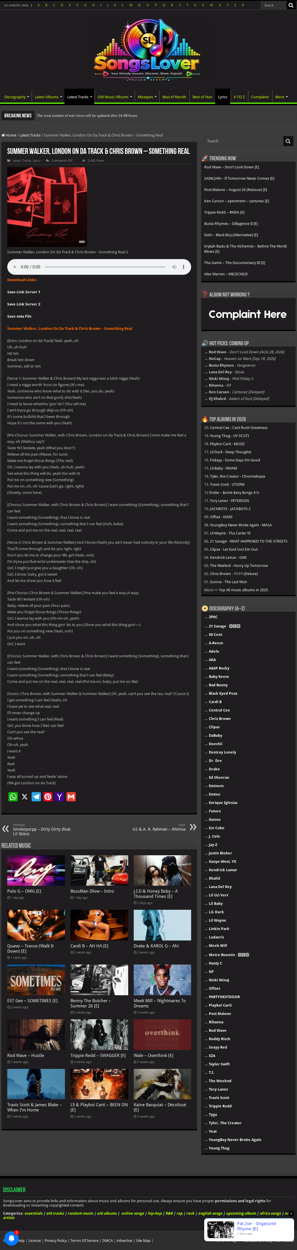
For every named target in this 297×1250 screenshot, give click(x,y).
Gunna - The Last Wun (228, 582)
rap (179, 1213)
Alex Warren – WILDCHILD (226, 274)
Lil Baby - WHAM (223, 468)
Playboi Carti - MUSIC (227, 444)
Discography (15, 97)
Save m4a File (19, 316)
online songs (132, 1213)
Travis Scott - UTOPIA (227, 484)
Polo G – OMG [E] (24, 891)
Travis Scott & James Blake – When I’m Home (34, 1107)
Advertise (124, 1240)
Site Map (143, 1240)
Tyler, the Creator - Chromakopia (237, 476)
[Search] (291, 5)
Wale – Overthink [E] (153, 1055)
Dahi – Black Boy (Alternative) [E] (231, 235)
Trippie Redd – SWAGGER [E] (98, 1055)
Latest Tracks (77, 97)
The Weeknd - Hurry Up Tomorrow (239, 565)
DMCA (107, 1240)
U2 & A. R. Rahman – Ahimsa (159, 827)
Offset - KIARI (221, 517)
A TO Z (239, 97)
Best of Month (174, 97)
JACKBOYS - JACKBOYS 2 (230, 509)
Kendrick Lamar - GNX (228, 557)
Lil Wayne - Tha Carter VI (230, 533)
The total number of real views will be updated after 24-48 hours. (87, 115)
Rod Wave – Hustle (25, 1055)
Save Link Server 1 (23, 292)
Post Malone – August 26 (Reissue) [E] (235, 190)
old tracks (55, 1213)
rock (190, 1213)
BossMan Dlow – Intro (92, 891)
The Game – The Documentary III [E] (234, 263)
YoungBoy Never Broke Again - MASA (241, 525)
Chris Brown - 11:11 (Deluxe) (234, 574)
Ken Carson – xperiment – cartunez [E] (236, 201)
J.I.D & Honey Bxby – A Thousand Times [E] (156, 894)
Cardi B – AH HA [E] (89, 946)
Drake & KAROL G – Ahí (156, 946)
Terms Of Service (84, 1240)
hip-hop (155, 1213)
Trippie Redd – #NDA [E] (224, 212)
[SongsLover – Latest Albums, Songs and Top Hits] (148, 49)
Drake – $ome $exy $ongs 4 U (234, 492)
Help (21, 1240)
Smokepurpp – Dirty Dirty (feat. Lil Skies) (42, 829)
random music (80, 1213)
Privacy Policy (56, 1240)
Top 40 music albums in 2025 (243, 590)
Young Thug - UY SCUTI (229, 436)
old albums (107, 1213)
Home (10, 135)
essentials (33, 1213)
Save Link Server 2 (23, 304)
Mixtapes (145, 97)
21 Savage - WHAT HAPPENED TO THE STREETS (248, 541)
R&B (169, 1213)
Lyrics (222, 97)
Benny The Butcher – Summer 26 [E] (90, 1003)
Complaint (260, 97)
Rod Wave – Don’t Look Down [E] (231, 167)
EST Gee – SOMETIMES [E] (32, 1000)
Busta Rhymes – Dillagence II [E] (231, 223)
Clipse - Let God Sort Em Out (234, 549)
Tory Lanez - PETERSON (229, 500)
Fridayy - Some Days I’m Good (235, 460)
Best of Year (202, 97)
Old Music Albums (113, 97)
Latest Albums (47, 97)
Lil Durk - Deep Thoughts (230, 452)
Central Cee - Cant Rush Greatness (239, 427)
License (34, 1240)
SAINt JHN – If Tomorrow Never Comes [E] (239, 178)
